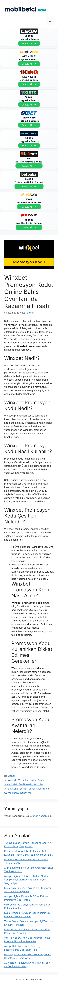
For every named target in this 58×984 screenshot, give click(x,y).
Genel (11, 775)
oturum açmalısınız (40, 816)
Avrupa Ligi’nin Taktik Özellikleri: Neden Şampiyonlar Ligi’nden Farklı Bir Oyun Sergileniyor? (26, 880)
